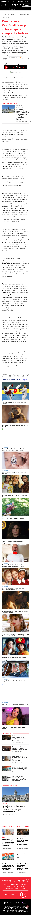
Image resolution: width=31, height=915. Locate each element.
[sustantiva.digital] (25, 903)
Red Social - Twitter (11, 880)
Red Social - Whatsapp (27, 880)
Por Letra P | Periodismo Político (5, 57)
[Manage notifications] (27, 906)
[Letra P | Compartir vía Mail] (27, 375)
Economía (12, 884)
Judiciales (12, 14)
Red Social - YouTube (23, 880)
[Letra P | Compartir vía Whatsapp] (10, 375)
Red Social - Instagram (19, 880)
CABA (25, 884)
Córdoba (21, 886)
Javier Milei (14, 1)
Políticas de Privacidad (22, 913)
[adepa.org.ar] (18, 902)
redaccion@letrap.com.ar (22, 911)
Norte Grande (9, 888)
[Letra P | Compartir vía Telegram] (23, 375)
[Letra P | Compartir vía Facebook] (19, 375)
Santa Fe (9, 886)
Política (6, 884)
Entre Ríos (15, 886)
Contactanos (5, 880)
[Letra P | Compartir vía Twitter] (14, 375)
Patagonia (17, 888)
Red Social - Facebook (15, 880)
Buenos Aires (19, 884)
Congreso (23, 888)
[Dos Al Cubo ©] (7, 903)
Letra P (5, 14)
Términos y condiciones (11, 913)
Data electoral (14, 9)
